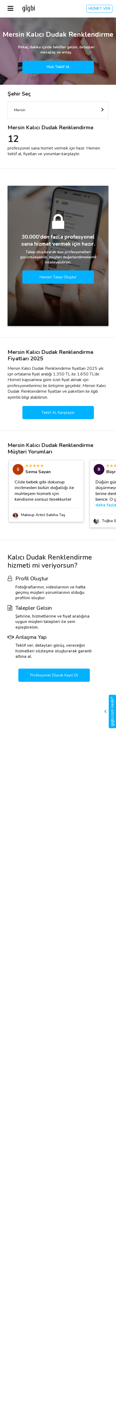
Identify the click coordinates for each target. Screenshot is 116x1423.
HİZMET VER (99, 8)
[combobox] (58, 110)
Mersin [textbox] (19, 110)
